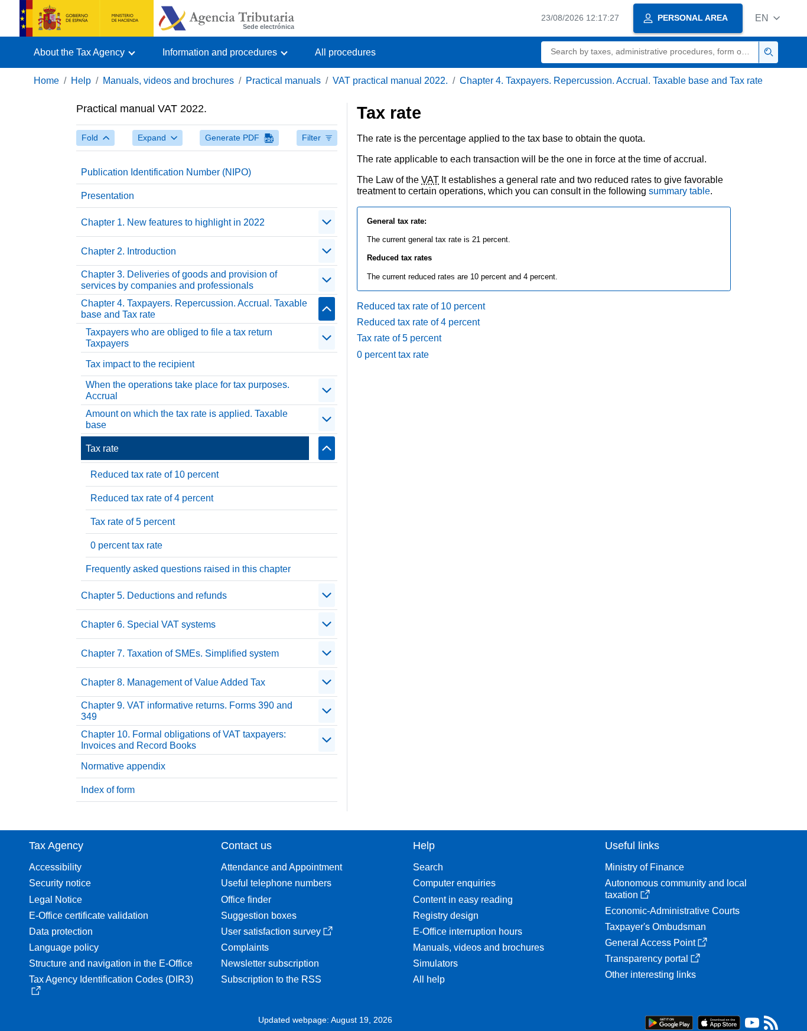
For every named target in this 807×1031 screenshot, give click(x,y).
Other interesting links (650, 975)
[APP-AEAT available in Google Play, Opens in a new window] (669, 1022)
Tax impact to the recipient (140, 364)
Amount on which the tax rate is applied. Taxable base (187, 419)
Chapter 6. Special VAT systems (148, 624)
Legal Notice (55, 900)
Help (81, 81)
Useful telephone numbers (276, 883)
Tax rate (102, 448)
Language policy (64, 947)
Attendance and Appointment (281, 867)
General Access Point (650, 943)
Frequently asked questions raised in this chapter (188, 569)
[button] (767, 18)
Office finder (246, 900)
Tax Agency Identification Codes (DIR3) (111, 979)
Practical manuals (283, 81)
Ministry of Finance (644, 867)
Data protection (61, 931)
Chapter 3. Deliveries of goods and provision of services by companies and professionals (179, 280)
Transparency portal (646, 959)
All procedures (345, 52)
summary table (679, 191)
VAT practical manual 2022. (390, 81)
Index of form (108, 790)
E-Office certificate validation (88, 916)
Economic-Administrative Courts (672, 911)
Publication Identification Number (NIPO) (166, 172)
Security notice (60, 883)
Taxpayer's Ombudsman (655, 927)
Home (46, 81)
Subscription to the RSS (271, 979)
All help (429, 979)
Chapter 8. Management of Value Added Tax (173, 682)
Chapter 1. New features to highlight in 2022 (173, 222)
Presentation (107, 196)
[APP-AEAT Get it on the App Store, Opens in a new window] (719, 1022)
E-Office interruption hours (467, 931)
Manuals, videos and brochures (168, 81)
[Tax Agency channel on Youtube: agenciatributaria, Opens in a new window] (752, 1025)
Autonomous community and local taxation (676, 888)
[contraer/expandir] (326, 222)
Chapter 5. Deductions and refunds (154, 595)
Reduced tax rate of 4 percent (151, 498)
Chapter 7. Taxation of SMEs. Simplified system (180, 653)
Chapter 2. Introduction (128, 251)
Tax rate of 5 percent (132, 522)
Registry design (446, 916)
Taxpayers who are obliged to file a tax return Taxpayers (179, 337)
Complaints (245, 947)
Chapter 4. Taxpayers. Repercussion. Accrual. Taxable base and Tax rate (611, 81)
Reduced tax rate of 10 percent (154, 474)
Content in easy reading (463, 900)
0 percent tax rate (126, 545)
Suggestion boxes (259, 916)
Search (428, 867)
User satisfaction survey (271, 931)
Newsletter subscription (270, 963)
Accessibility (55, 867)
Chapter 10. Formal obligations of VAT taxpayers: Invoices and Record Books (183, 740)
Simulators (435, 963)
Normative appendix (123, 766)
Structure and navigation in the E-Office (111, 963)
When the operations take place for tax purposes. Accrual (187, 390)
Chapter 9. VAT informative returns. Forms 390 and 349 (186, 711)
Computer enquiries (454, 883)
